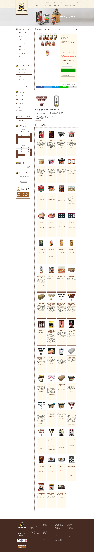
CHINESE (66, 2)
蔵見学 (55, 5)
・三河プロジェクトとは (58, 524)
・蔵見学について (45, 539)
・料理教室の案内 (57, 528)
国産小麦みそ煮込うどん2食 (54, 109)
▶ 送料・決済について (70, 527)
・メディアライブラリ (46, 536)
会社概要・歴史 (50, 5)
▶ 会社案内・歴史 (44, 532)
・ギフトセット (57, 535)
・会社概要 (44, 533)
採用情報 (48, 2)
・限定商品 (56, 541)
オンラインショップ (75, 5)
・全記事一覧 (32, 536)
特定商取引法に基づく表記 (71, 84)
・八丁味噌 (56, 533)
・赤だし (56, 534)
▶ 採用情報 (68, 525)
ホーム (34, 5)
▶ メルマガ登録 (69, 524)
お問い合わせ (54, 2)
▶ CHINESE (69, 536)
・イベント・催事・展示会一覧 (34, 533)
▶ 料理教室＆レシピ (57, 527)
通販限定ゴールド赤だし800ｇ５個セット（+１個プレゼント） (41, 110)
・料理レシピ (32, 528)
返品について (64, 84)
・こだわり (44, 524)
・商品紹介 (31, 527)
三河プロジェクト (60, 5)
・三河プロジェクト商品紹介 (59, 525)
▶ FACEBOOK (69, 533)
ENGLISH (71, 2)
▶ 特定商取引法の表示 (70, 528)
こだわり (41, 5)
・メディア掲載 (32, 531)
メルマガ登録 (60, 2)
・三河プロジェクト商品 (58, 540)
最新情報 (37, 5)
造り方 (46, 5)
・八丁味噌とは (45, 525)
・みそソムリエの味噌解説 (34, 526)
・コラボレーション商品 (58, 539)
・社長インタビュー (45, 526)
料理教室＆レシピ (68, 5)
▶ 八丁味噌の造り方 (45, 531)
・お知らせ (31, 532)
